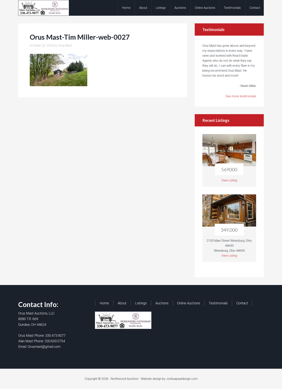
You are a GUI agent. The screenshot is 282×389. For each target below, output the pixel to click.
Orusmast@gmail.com (44, 347)
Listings (141, 303)
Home (104, 303)
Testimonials (218, 303)
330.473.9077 (55, 335)
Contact (242, 303)
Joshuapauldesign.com (182, 379)
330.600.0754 (55, 341)
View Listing (229, 180)
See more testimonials (241, 96)
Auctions (161, 303)
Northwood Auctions (49, 8)
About (122, 303)
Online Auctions (188, 303)
